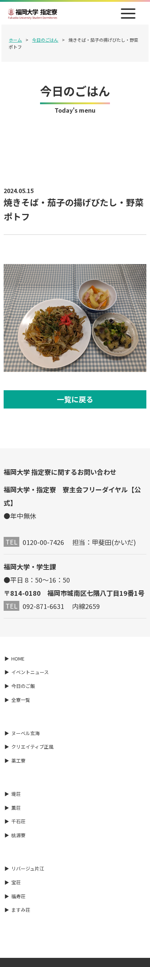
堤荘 (16, 793)
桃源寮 (18, 835)
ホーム (15, 40)
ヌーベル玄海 (25, 733)
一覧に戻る (75, 399)
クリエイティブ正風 (32, 746)
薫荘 (16, 807)
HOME (17, 658)
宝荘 (16, 882)
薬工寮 (18, 760)
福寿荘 (18, 896)
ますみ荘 (20, 909)
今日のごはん (45, 40)
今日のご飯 (23, 685)
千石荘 (18, 821)
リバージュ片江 (27, 868)
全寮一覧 (20, 699)
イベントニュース (30, 672)
